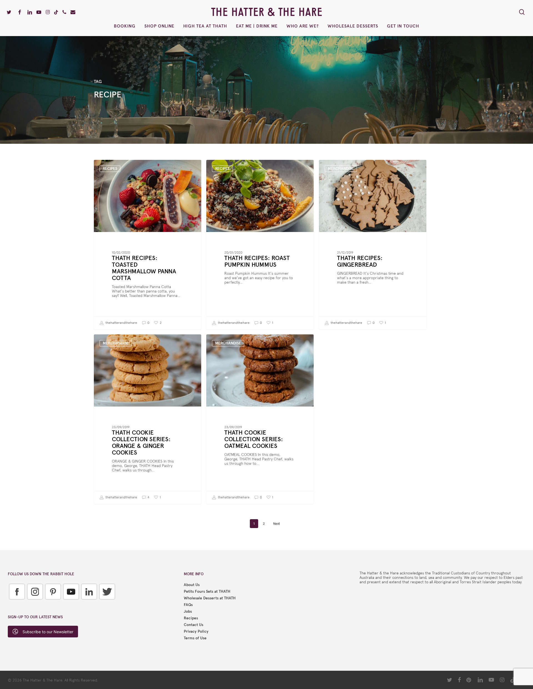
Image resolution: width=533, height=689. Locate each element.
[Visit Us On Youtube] (71, 603)
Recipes (110, 168)
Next (276, 524)
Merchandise (341, 168)
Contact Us (193, 625)
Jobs (188, 611)
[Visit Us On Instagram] (35, 603)
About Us (192, 585)
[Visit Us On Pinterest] (53, 603)
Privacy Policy (196, 631)
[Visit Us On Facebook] (17, 603)
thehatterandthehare (121, 323)
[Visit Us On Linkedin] (89, 603)
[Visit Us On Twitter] (107, 603)
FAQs (188, 605)
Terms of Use (195, 638)
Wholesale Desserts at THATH (210, 598)
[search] (522, 12)
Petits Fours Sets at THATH (207, 591)
